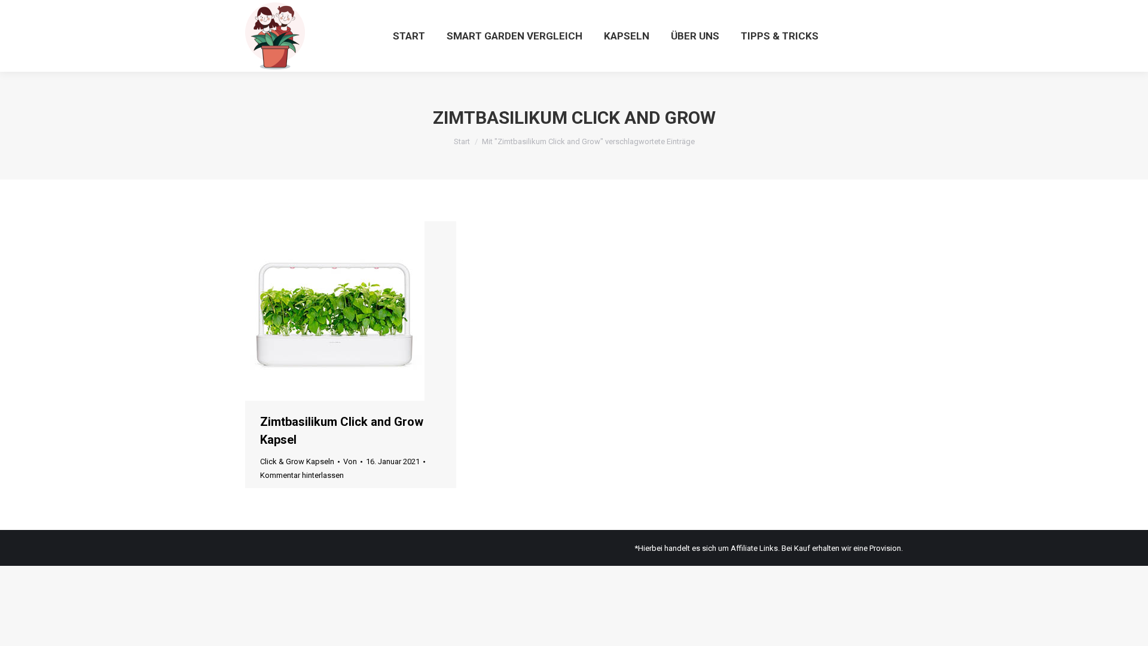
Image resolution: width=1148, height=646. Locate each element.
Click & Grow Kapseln (297, 461)
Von (350, 461)
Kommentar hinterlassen (302, 475)
